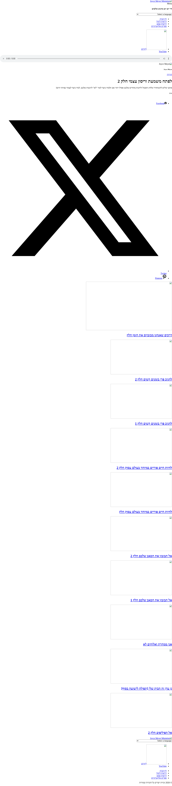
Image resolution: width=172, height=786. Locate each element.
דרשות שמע (162, 24)
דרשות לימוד (161, 21)
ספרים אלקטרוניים (159, 26)
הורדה (169, 74)
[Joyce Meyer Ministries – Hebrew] (161, 1)
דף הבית (163, 19)
